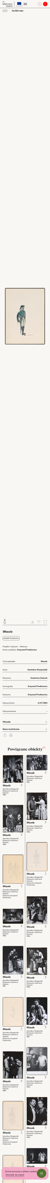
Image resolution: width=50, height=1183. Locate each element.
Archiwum (17, 10)
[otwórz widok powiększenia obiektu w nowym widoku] (25, 316)
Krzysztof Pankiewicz (27, 650)
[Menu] (25, 4)
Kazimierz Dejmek (39, 678)
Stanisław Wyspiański (37, 670)
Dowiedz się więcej (15, 1175)
